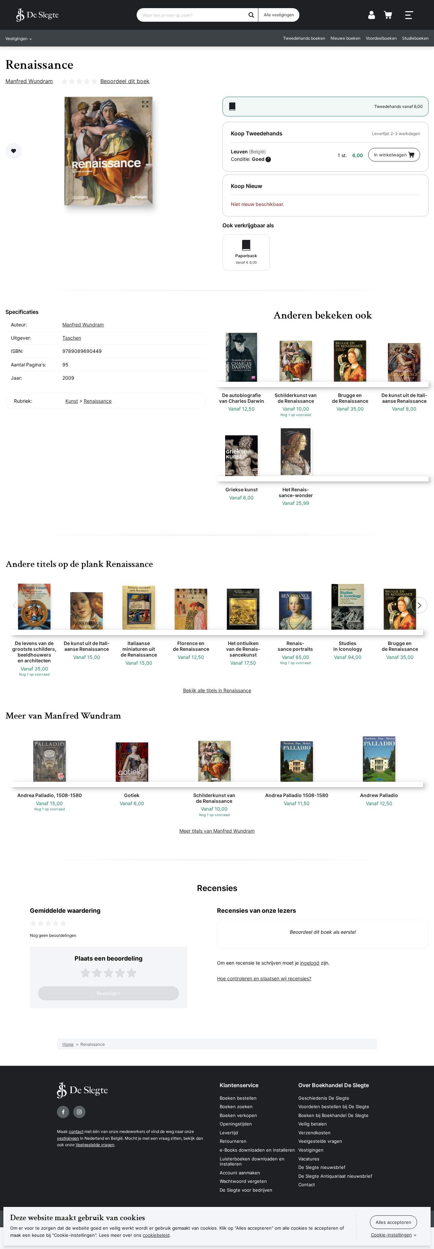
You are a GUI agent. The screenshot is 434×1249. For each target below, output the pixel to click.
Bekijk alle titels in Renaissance (217, 690)
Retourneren (233, 1141)
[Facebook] (63, 1112)
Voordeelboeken (381, 38)
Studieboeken (415, 38)
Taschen (71, 338)
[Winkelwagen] (388, 15)
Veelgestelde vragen (95, 1144)
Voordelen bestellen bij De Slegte (333, 1106)
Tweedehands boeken (304, 38)
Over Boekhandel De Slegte (333, 1085)
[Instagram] (79, 1112)
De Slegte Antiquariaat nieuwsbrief (335, 1176)
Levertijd (229, 1132)
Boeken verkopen (238, 1115)
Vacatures (308, 1158)
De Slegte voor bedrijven (246, 1190)
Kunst (71, 401)
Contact (306, 1184)
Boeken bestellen (238, 1098)
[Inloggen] (371, 15)
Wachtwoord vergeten (243, 1181)
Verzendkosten (314, 1132)
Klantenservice (239, 1085)
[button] (15, 605)
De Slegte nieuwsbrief (322, 1167)
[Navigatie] (409, 15)
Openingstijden (236, 1124)
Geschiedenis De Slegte (323, 1098)
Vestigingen (310, 1150)
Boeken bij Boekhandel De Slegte (333, 1115)
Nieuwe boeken (345, 38)
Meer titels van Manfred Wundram (217, 831)
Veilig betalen (312, 1124)
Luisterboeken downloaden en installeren (252, 1161)
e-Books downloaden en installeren (257, 1150)
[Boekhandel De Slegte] (37, 15)
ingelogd (309, 963)
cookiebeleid (156, 1235)
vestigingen (68, 1138)
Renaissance (98, 401)
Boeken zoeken (236, 1106)
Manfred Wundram (29, 81)
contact (76, 1131)
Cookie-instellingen (391, 1234)
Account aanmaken (240, 1172)
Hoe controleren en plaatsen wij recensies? (264, 978)
